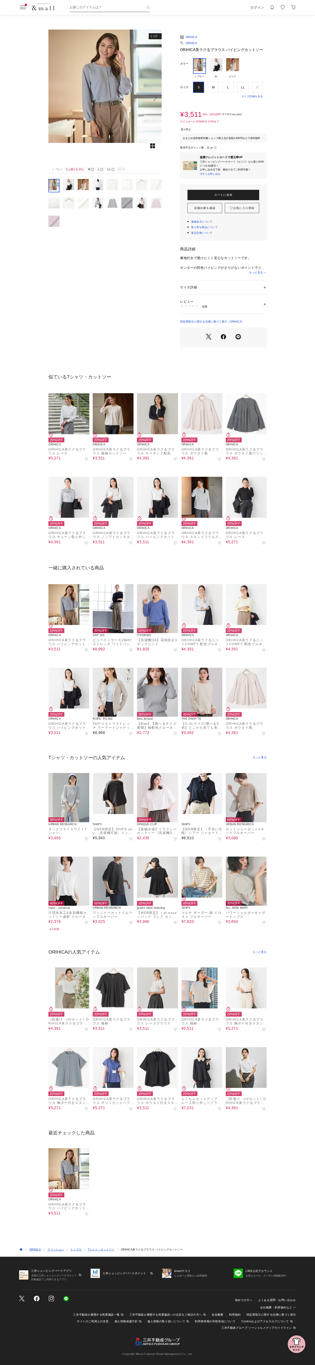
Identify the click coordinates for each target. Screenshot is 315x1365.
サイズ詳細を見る (252, 96)
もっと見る (256, 272)
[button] (105, 98)
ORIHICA (191, 37)
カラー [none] (184, 63)
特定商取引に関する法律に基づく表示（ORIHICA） (212, 321)
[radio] (199, 68)
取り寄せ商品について (204, 227)
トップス (75, 1249)
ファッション (55, 1249)
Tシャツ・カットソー (101, 1249)
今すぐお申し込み (210, 173)
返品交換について (201, 232)
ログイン (257, 7)
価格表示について (201, 221)
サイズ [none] (184, 87)
